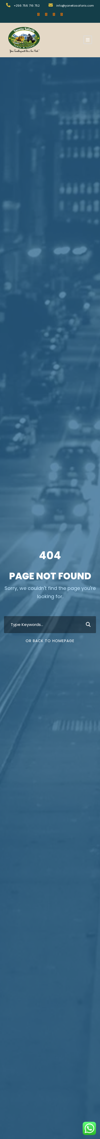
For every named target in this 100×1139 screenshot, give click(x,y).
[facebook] (38, 14)
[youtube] (54, 14)
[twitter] (46, 14)
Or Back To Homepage (50, 640)
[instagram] (62, 14)
